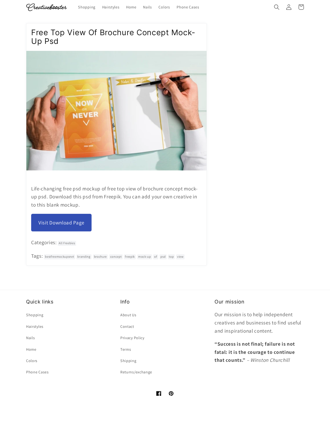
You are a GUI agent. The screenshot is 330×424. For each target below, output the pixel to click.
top (171, 257)
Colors (31, 360)
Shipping (128, 360)
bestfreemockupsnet (59, 257)
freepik (130, 257)
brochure (100, 257)
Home (31, 349)
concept (116, 257)
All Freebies (67, 243)
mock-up (144, 257)
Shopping (34, 314)
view (180, 257)
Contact (127, 326)
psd (162, 257)
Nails (30, 337)
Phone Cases (37, 372)
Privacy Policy (132, 337)
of (155, 257)
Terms (125, 349)
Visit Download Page (61, 222)
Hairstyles (34, 326)
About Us (128, 314)
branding (84, 257)
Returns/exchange (136, 372)
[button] (277, 7)
